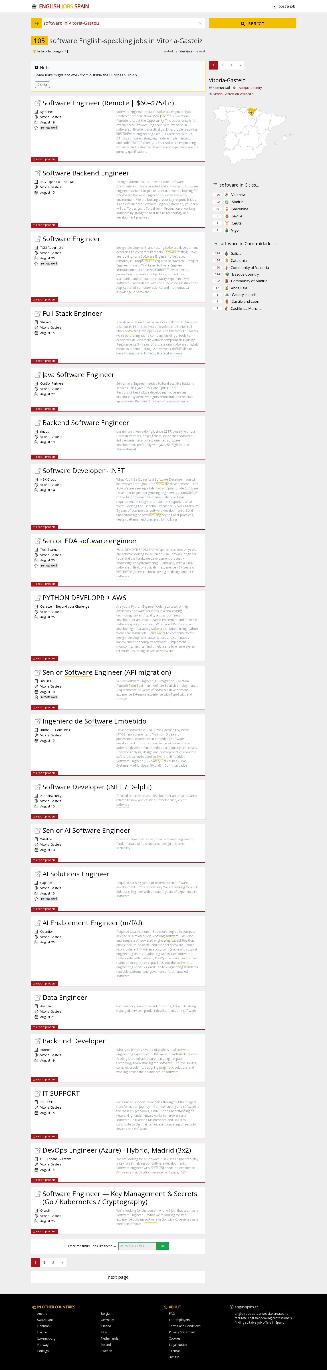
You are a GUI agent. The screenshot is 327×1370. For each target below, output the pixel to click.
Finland (106, 1326)
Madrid (237, 201)
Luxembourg (46, 1338)
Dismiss (42, 84)
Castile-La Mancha (246, 308)
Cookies (174, 1338)
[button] (50, 51)
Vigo (235, 230)
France (42, 1332)
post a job (287, 6)
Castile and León (245, 301)
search (255, 23)
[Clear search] (200, 23)
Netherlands (109, 1338)
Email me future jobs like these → (92, 1246)
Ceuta (237, 223)
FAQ (172, 1313)
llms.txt (174, 1357)
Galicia (236, 253)
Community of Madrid (249, 280)
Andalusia (239, 288)
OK (163, 1246)
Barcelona (239, 209)
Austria (42, 1313)
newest (200, 51)
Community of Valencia (250, 267)
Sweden (106, 1351)
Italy (104, 1332)
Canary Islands (244, 294)
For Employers (179, 1320)
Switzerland (45, 1320)
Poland (106, 1344)
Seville (237, 216)
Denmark (43, 1326)
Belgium (107, 1313)
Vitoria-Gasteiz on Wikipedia (233, 94)
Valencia (238, 194)
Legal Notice (178, 1344)
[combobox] (124, 23)
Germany (107, 1320)
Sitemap (175, 1351)
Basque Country (250, 88)
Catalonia (239, 260)
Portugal (43, 1351)
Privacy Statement (182, 1332)
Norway (42, 1344)
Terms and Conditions (185, 1326)
